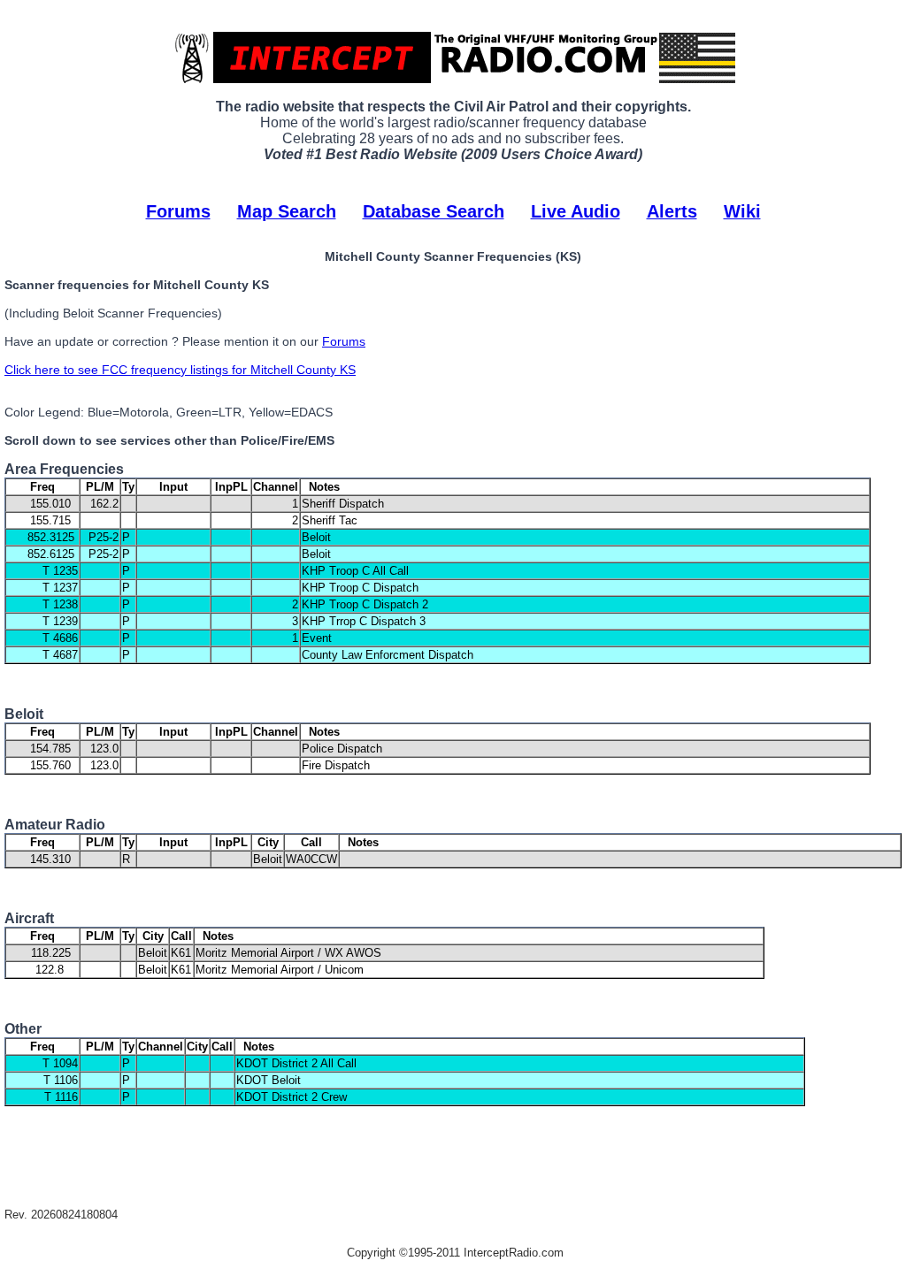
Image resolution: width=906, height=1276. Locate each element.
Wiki (742, 211)
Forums (178, 211)
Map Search (286, 211)
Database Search (433, 211)
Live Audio (575, 211)
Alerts (672, 211)
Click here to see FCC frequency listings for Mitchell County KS (180, 370)
